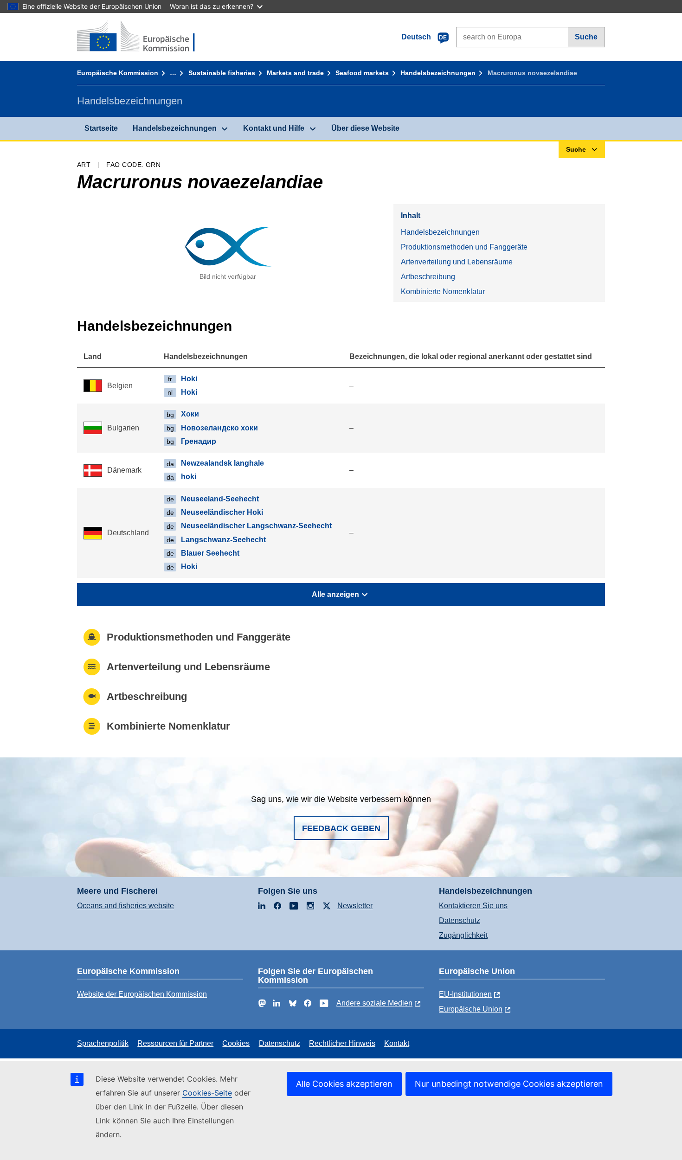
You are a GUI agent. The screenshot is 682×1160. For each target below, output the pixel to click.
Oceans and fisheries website (125, 906)
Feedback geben (341, 828)
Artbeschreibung (428, 277)
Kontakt (396, 1043)
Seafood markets (362, 73)
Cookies (236, 1043)
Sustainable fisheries (221, 73)
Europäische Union (470, 1009)
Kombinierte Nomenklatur (443, 291)
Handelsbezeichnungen (438, 73)
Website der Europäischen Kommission (142, 994)
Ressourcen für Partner (175, 1043)
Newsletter (355, 906)
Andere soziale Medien (374, 1003)
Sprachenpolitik (103, 1043)
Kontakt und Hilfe (273, 128)
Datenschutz (459, 920)
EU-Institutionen (465, 994)
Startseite (101, 128)
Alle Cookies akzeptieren (344, 1084)
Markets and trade (295, 73)
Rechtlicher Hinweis (342, 1043)
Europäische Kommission (117, 73)
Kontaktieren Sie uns (473, 906)
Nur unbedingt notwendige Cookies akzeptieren (509, 1084)
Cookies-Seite (207, 1092)
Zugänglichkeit (463, 935)
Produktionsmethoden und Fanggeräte (464, 247)
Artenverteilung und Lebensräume (457, 262)
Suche (586, 37)
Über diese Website (365, 128)
